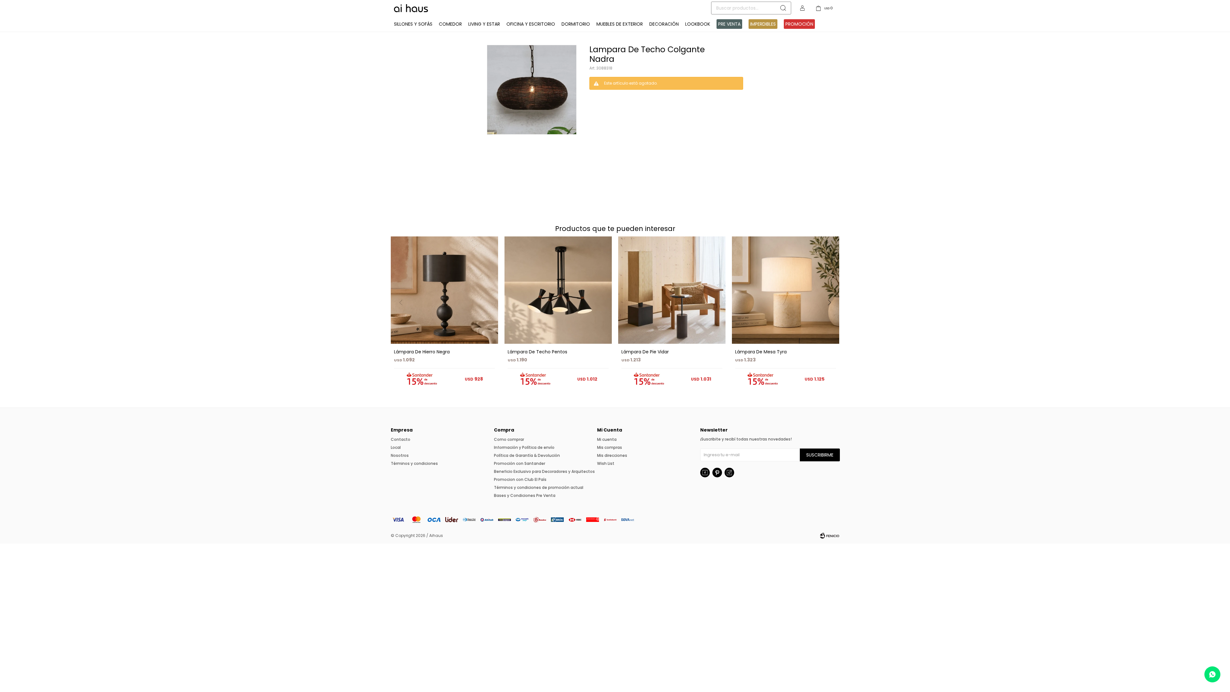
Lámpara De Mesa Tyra (761, 352)
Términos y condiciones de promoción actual (538, 487)
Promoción (799, 24)
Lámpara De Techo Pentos (537, 352)
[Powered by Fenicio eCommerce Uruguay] (829, 535)
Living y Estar (484, 24)
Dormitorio (576, 24)
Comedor (450, 24)
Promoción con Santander (519, 463)
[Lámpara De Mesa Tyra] (785, 290)
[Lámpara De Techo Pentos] (558, 290)
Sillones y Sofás (413, 24)
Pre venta (729, 24)
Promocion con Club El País (520, 479)
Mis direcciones (612, 455)
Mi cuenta (607, 439)
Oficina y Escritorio (530, 24)
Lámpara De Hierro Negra (422, 352)
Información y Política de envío (524, 447)
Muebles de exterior (619, 24)
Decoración (664, 24)
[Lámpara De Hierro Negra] (444, 290)
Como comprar (509, 439)
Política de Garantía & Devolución (527, 455)
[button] (831, 316)
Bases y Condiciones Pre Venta (524, 495)
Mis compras (609, 447)
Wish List (605, 463)
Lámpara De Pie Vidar (645, 352)
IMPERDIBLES (763, 24)
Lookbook (697, 24)
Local (396, 447)
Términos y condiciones (414, 463)
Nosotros (400, 455)
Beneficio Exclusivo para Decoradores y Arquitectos (544, 471)
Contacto (400, 439)
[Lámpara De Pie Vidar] (672, 290)
